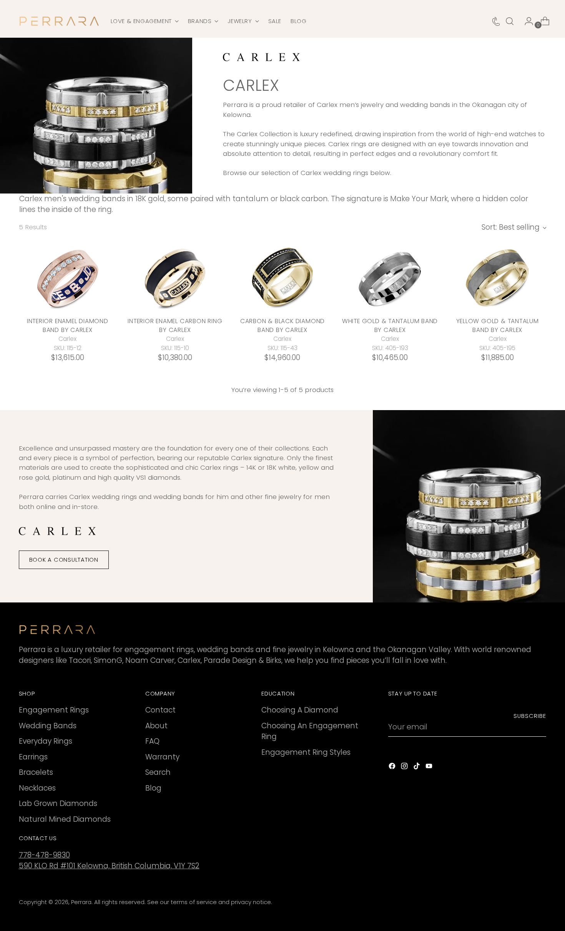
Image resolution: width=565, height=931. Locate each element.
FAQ (152, 741)
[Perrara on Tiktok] (417, 767)
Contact (160, 710)
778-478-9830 (44, 855)
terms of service (194, 902)
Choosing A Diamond (299, 710)
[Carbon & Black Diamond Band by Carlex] (283, 277)
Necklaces (37, 788)
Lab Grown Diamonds (58, 803)
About (156, 726)
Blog (153, 788)
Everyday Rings (45, 741)
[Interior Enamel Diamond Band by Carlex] (68, 277)
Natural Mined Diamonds (65, 819)
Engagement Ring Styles (306, 752)
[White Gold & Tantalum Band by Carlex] (390, 277)
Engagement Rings (54, 710)
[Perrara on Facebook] (392, 767)
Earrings (33, 757)
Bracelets (36, 772)
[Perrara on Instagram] (405, 767)
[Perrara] (59, 21)
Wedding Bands (47, 726)
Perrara (81, 902)
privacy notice (251, 902)
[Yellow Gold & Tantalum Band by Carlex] (498, 277)
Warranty (162, 757)
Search (158, 772)
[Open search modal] (509, 21)
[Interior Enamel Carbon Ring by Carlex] (175, 277)
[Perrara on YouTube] (429, 767)
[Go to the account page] (525, 21)
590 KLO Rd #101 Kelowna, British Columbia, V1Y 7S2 (109, 866)
